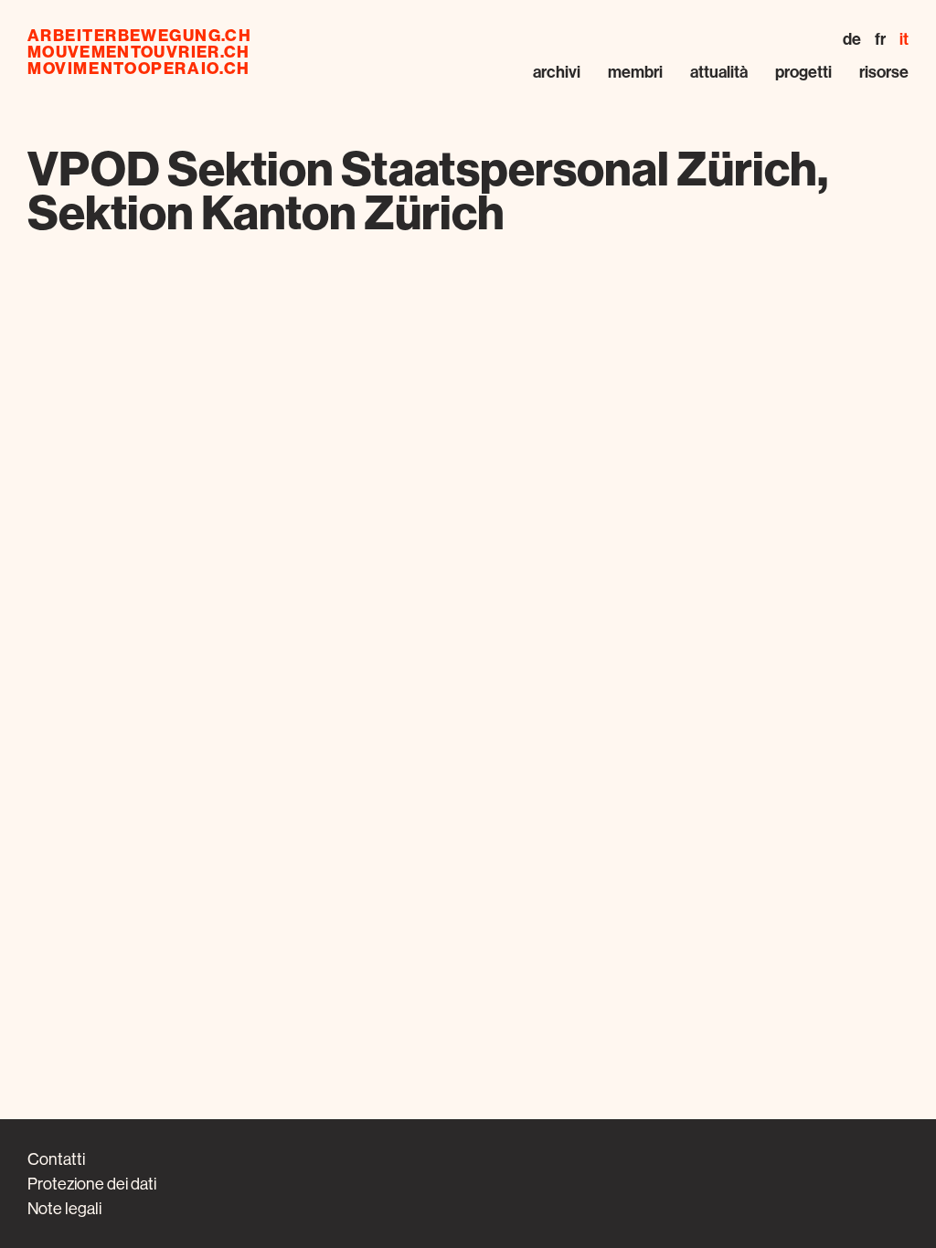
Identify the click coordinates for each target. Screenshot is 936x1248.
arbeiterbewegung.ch (139, 35)
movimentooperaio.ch (138, 68)
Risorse (884, 72)
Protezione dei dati (91, 1183)
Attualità (719, 72)
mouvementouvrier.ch (138, 52)
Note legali (64, 1208)
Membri (635, 72)
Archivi (556, 72)
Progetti (803, 72)
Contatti (56, 1158)
